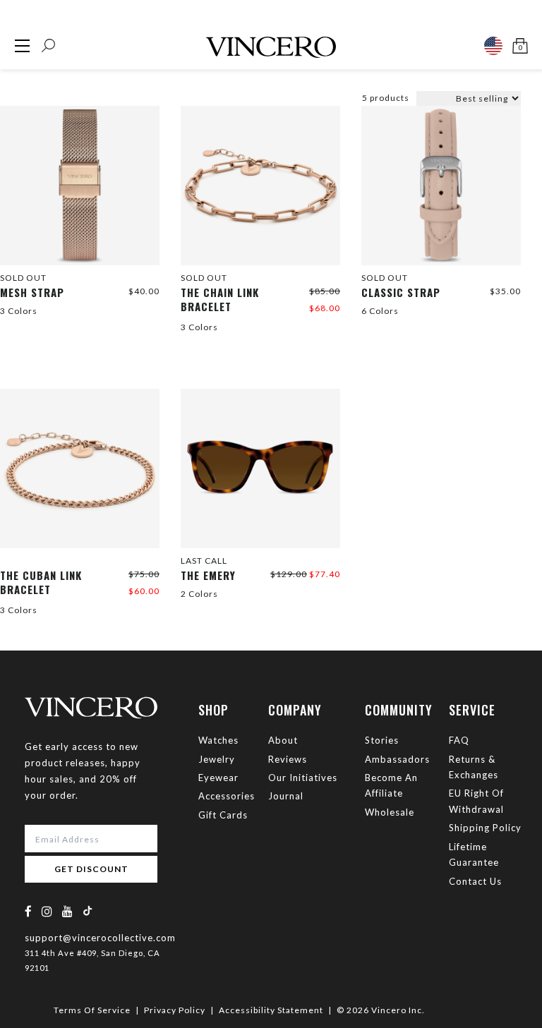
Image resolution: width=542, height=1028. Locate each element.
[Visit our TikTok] (87, 910)
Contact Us (475, 881)
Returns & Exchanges (473, 767)
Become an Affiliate (391, 785)
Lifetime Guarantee (474, 854)
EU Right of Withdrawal (476, 800)
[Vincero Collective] (271, 41)
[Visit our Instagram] (47, 911)
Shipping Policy (485, 827)
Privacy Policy (174, 1010)
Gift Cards (223, 815)
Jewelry (216, 759)
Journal (285, 796)
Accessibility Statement (271, 1010)
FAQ (459, 740)
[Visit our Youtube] (67, 911)
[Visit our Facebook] (28, 911)
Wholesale (389, 812)
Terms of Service (92, 1010)
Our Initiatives (302, 777)
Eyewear (218, 777)
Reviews (287, 759)
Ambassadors (397, 759)
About (283, 740)
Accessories (226, 796)
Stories (382, 740)
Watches (218, 740)
